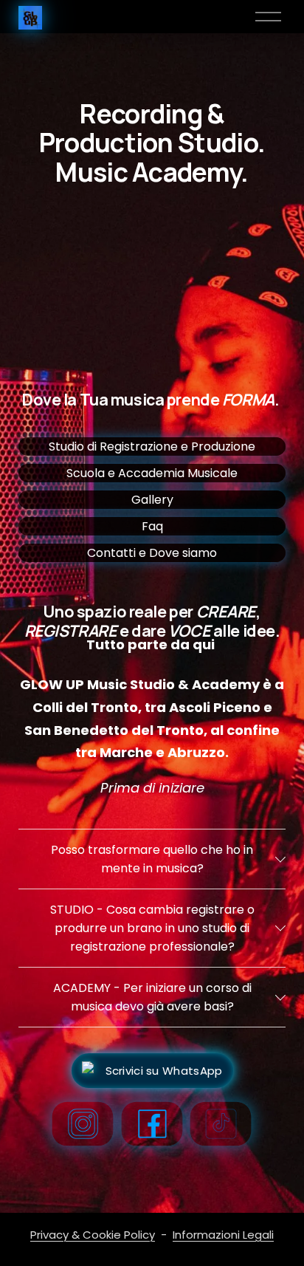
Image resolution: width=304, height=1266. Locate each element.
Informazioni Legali (223, 1234)
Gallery (152, 499)
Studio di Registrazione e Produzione (152, 446)
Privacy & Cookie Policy (92, 1234)
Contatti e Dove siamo (152, 552)
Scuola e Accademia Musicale (152, 473)
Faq (152, 526)
